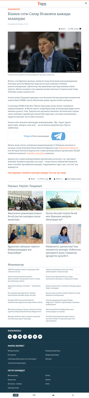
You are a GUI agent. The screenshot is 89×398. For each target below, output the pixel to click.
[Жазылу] (40, 337)
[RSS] (35, 337)
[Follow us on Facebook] (10, 337)
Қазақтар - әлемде (15, 384)
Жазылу (48, 359)
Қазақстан (12, 380)
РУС (34, 395)
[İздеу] (73, 395)
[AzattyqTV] (53, 395)
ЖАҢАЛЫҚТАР (14, 9)
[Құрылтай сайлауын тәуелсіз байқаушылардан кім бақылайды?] (25, 234)
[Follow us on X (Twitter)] (15, 337)
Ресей (47, 375)
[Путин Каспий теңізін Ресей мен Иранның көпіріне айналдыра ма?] (63, 200)
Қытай (47, 380)
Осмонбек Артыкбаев (35, 153)
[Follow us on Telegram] (30, 337)
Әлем (47, 384)
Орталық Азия (13, 388)
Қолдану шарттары (52, 351)
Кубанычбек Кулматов (68, 148)
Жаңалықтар (13, 375)
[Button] (62, 29)
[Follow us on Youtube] (20, 337)
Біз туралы (12, 355)
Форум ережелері (52, 355)
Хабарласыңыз (13, 351)
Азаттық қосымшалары (17, 363)
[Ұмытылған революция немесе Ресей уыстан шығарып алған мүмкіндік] (25, 200)
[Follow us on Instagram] (25, 337)
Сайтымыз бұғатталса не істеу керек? (22, 359)
